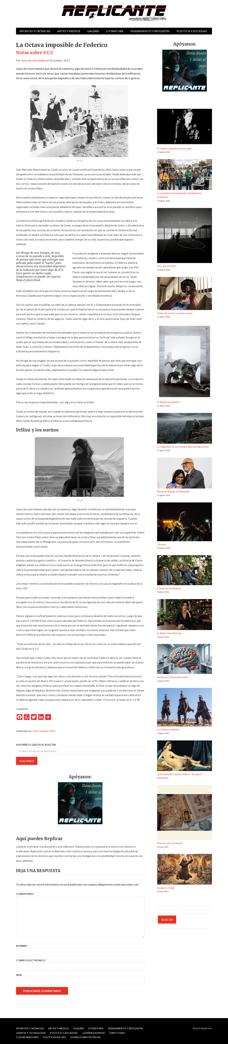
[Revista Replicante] (114, 13)
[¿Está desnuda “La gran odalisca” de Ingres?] (184, 756)
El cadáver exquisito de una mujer (174, 148)
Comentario (25, 893)
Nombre (22, 945)
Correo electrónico (31, 960)
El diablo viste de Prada (169, 633)
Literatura (114, 31)
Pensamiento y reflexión (150, 31)
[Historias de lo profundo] (184, 813)
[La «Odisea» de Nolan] (184, 708)
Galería (93, 31)
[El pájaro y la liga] (184, 870)
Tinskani (161, 544)
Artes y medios (68, 31)
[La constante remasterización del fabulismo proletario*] (184, 175)
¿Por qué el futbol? (167, 266)
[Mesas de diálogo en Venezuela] (184, 474)
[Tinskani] (184, 522)
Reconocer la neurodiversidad (172, 677)
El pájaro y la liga (165, 887)
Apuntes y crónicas (35, 31)
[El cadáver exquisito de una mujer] (184, 127)
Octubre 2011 (47, 731)
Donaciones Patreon (85, 1037)
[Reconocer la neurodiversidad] (184, 659)
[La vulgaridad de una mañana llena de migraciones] (184, 429)
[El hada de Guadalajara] (184, 570)
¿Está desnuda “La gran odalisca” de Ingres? (179, 774)
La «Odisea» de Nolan (168, 729)
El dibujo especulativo (168, 402)
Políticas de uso (54, 1037)
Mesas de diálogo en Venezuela (173, 491)
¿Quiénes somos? (93, 1032)
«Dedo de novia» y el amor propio (174, 313)
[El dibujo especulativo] (184, 362)
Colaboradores (27, 1037)
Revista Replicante (202, 1028)
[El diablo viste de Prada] (184, 615)
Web (19, 974)
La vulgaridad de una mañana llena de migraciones (183, 446)
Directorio (117, 1032)
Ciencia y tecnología (31, 1032)
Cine (35, 731)
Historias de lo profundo (169, 843)
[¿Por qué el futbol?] (184, 236)
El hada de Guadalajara (169, 588)
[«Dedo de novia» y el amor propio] (184, 294)
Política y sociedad (192, 31)
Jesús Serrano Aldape (33, 60)
